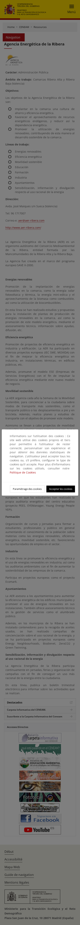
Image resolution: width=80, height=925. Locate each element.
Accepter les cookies (60, 489)
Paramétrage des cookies (27, 489)
